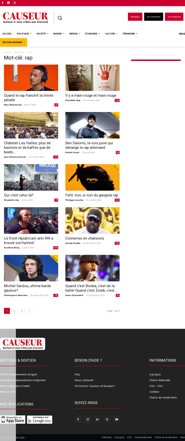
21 (56, 105)
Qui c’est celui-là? (18, 195)
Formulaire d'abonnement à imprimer (23, 380)
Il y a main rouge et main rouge (90, 95)
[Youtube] (116, 419)
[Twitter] (14, 3)
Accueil (7, 52)
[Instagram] (87, 419)
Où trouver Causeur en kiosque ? (95, 386)
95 (118, 295)
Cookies (154, 391)
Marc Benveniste (13, 104)
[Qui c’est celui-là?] (31, 177)
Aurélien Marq (12, 247)
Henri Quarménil (74, 295)
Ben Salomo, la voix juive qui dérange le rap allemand (89, 145)
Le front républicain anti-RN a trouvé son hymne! (28, 240)
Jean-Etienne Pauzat (15, 156)
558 (55, 247)
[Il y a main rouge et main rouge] (92, 78)
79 (56, 200)
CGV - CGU (156, 386)
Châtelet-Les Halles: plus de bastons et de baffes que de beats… (27, 147)
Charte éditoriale (159, 380)
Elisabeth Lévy (72, 100)
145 (117, 100)
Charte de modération (163, 397)
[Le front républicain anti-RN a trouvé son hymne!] (31, 220)
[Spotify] (8, 3)
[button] (59, 17)
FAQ (77, 374)
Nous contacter (84, 380)
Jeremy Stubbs (72, 243)
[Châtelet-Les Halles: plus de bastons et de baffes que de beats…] (31, 125)
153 (117, 200)
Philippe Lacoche (74, 200)
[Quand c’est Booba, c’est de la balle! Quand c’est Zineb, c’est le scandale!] (92, 268)
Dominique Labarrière (15, 295)
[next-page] (29, 311)
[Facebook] (2, 3)
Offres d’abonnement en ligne (18, 374)
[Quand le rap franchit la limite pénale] (31, 78)
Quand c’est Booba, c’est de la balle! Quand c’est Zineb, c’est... (91, 288)
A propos (155, 374)
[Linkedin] (97, 419)
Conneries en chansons (84, 238)
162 (117, 243)
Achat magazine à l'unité (15, 386)
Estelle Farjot (72, 152)
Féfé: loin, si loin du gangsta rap (91, 195)
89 (118, 152)
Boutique (24, 2)
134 (55, 157)
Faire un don (7, 391)
